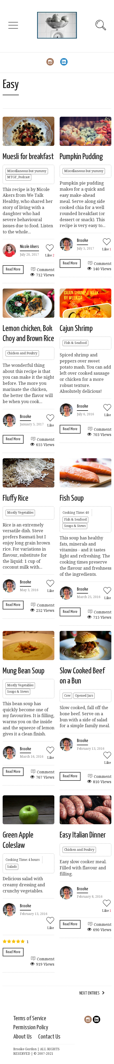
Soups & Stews (75, 526)
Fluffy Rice (15, 498)
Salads (12, 867)
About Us (22, 1037)
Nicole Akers (29, 247)
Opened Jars (84, 695)
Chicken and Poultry (22, 353)
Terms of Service (29, 1018)
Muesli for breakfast (28, 157)
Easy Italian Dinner (83, 835)
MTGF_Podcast (18, 177)
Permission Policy (30, 1027)
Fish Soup (72, 498)
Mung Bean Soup (24, 671)
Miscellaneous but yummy (26, 171)
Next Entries (89, 993)
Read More (13, 269)
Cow (67, 695)
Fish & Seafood (75, 343)
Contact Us (49, 1037)
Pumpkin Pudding (81, 157)
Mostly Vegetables (20, 512)
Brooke (82, 240)
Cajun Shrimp (76, 329)
